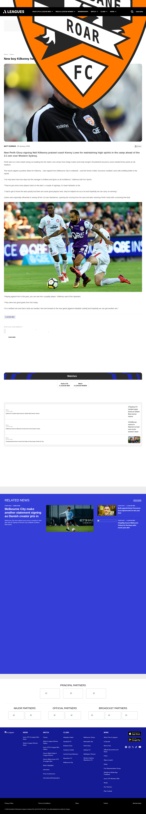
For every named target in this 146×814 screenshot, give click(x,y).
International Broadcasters (51, 778)
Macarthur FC (67, 758)
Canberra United (68, 750)
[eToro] (33, 715)
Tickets (45, 737)
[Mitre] (56, 715)
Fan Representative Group (112, 768)
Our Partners (108, 787)
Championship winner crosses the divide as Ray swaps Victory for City (25, 441)
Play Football (108, 791)
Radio (105, 764)
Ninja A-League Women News (30, 744)
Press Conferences (49, 774)
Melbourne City (68, 762)
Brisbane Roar (67, 745)
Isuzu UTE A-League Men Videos (51, 748)
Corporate (107, 741)
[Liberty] (16, 715)
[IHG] (73, 715)
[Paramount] (113, 715)
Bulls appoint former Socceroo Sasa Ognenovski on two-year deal (129, 510)
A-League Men (9, 317)
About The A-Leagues (110, 737)
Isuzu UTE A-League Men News (31, 738)
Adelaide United (68, 737)
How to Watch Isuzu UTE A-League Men (51, 760)
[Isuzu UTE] (50, 693)
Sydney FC (87, 750)
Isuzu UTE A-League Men (41, 11)
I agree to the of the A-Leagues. (21, 330)
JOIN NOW (139, 11)
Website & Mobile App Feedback (110, 773)
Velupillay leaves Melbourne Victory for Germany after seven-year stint (128, 525)
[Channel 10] (96, 715)
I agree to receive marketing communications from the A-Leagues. (27, 332)
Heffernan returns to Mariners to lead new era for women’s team (23, 428)
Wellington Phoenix (90, 754)
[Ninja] (73, 693)
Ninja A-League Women (64, 11)
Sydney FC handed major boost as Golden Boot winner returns (23, 413)
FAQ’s (106, 756)
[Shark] (96, 693)
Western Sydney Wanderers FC (89, 759)
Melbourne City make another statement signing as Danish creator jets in (23, 512)
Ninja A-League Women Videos (50, 742)
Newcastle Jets (88, 741)
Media (106, 783)
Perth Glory (87, 745)
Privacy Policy (19, 330)
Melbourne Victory (89, 737)
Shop (77, 803)
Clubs (103, 11)
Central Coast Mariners (70, 754)
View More (137, 500)
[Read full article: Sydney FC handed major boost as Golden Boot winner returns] (134, 412)
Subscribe (11, 337)
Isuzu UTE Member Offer (112, 778)
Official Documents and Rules (111, 750)
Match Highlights (48, 765)
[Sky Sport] (130, 715)
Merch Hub (107, 745)
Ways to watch (108, 760)
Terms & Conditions (44, 803)
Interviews (46, 769)
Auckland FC (67, 741)
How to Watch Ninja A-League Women (50, 754)
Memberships (83, 11)
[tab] (64, 384)
